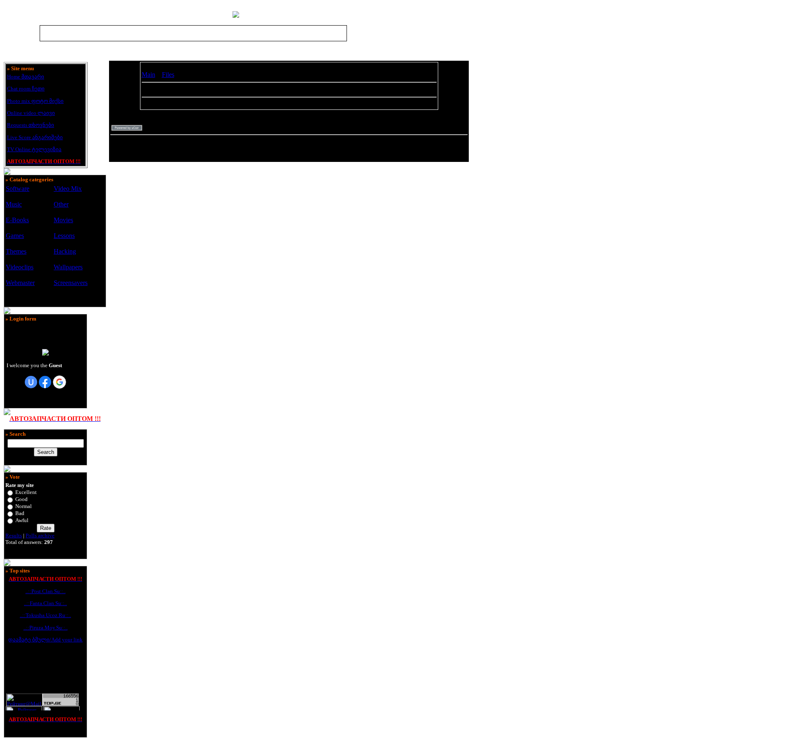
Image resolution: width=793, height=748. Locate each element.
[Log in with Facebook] (45, 382)
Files (168, 74)
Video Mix (68, 188)
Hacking (65, 251)
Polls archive (40, 535)
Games (15, 235)
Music (14, 204)
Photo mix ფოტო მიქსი (35, 101)
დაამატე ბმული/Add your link (45, 639)
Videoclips (19, 267)
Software (17, 188)
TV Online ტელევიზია (34, 149)
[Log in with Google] (59, 382)
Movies (63, 219)
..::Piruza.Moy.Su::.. (46, 628)
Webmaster (20, 282)
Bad (19, 513)
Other (61, 204)
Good (21, 499)
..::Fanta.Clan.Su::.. (45, 603)
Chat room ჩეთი (26, 88)
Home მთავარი (25, 77)
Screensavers (71, 282)
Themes (16, 251)
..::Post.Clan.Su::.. (46, 591)
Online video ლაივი (31, 113)
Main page (359, 33)
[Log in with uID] (31, 382)
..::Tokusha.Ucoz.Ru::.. (45, 615)
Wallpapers (68, 267)
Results (13, 535)
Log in (415, 33)
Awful (21, 520)
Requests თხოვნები (30, 125)
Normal (23, 506)
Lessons (64, 235)
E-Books (17, 219)
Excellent (26, 492)
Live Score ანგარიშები (35, 137)
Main (148, 74)
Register (387, 33)
